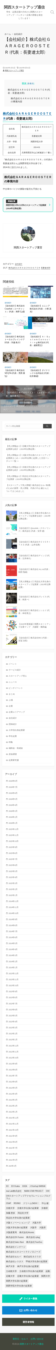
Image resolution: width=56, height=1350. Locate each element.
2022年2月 (13, 1105)
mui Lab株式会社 (14, 1191)
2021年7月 (13, 1148)
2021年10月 (13, 1130)
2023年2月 (13, 1033)
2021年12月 (13, 1117)
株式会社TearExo (34, 1242)
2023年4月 (13, 1021)
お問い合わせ (30, 1310)
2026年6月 (13, 793)
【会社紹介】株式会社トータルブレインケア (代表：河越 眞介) (15, 339)
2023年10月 (13, 985)
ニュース (13, 682)
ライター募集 (30, 1298)
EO (7, 1186)
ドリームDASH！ (31, 1203)
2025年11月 (13, 835)
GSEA (24, 1186)
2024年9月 (13, 919)
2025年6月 (13, 865)
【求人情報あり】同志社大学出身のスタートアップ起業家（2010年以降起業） (28, 477)
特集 (11, 742)
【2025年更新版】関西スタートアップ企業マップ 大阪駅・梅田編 (34, 625)
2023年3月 (13, 1027)
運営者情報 (28, 1321)
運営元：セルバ (20, 1338)
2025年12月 (13, 829)
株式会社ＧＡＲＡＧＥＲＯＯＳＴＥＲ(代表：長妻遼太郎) (29, 91)
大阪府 (42, 1227)
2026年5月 (13, 799)
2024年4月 (13, 949)
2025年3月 (13, 883)
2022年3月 (13, 1099)
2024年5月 (13, 943)
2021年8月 (13, 1142)
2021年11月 (13, 1123)
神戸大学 (10, 1266)
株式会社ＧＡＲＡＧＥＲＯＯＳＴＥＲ (24, 268)
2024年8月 (13, 925)
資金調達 (13, 754)
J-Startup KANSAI (37, 1186)
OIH (47, 1191)
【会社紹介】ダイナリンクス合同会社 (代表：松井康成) (40, 373)
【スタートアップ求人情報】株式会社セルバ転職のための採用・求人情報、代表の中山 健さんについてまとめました (28, 488)
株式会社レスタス (14, 1261)
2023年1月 (13, 1039)
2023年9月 (13, 991)
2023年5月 (13, 1015)
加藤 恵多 (10, 1213)
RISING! (17, 1203)
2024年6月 (13, 937)
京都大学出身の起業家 (28, 1208)
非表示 (31, 83)
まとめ (12, 694)
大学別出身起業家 (17, 730)
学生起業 (13, 736)
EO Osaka (15, 1186)
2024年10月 (13, 913)
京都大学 (10, 1208)
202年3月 (12, 1166)
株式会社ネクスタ (32, 1256)
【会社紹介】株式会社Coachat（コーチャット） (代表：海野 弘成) (15, 308)
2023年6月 (13, 1009)
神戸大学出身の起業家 (28, 1266)
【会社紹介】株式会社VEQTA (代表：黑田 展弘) (15, 373)
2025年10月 (13, 841)
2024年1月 (13, 967)
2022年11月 (13, 1051)
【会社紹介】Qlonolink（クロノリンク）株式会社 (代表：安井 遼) (34, 529)
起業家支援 (14, 760)
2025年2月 (13, 889)
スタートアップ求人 (18, 676)
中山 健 (45, 1203)
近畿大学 (10, 1276)
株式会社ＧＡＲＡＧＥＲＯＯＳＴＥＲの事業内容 (30, 100)
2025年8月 (13, 853)
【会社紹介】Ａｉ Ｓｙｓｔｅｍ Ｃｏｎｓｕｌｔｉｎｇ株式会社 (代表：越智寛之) (40, 340)
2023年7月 (13, 1003)
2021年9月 (13, 1136)
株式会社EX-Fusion (15, 1237)
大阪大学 (36, 1222)
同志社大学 (23, 1213)
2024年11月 (13, 907)
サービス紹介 (15, 670)
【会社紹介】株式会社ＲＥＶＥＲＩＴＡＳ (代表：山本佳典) (34, 543)
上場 (11, 700)
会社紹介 (18, 34)
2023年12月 (13, 973)
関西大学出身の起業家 (17, 1280)
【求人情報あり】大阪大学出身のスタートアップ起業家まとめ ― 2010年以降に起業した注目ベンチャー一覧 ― (28, 458)
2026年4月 (13, 805)
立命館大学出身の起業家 (31, 1271)
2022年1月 (13, 1111)
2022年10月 (13, 1057)
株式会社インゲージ (15, 1247)
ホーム (7, 34)
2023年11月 (13, 979)
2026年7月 (13, 787)
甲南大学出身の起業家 (36, 1261)
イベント (13, 664)
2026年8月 (13, 781)
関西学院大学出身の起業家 (19, 1285)
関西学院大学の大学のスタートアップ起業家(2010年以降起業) (26, 207)
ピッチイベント (16, 688)
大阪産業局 (11, 1232)
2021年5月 (13, 1160)
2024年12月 (13, 901)
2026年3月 (13, 811)
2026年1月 (13, 823)
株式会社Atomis (26, 1232)
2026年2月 (13, 817)
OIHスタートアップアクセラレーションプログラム (28, 1197)
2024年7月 (13, 931)
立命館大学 (11, 1271)
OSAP (8, 1203)
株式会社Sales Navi (15, 1242)
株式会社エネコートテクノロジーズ (23, 1251)
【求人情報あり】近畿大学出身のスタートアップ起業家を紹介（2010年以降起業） (28, 447)
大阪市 (33, 1227)
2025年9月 (13, 847)
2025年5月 (13, 871)
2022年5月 (13, 1088)
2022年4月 (13, 1094)
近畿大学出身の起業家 (28, 1276)
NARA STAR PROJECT (33, 1191)
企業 (11, 706)
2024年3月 (13, 955)
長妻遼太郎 (45, 268)
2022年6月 (13, 1081)
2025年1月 (13, 895)
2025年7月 (13, 859)
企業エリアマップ (17, 712)
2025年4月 (13, 877)
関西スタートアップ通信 (32, 1344)
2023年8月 (13, 997)
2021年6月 (13, 1154)
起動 (48, 1271)
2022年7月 (13, 1075)
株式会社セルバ (13, 1256)
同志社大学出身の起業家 (18, 1217)
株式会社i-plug (33, 1237)
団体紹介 (13, 724)
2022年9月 (13, 1063)
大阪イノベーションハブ (18, 1222)
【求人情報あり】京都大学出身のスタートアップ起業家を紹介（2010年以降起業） (28, 468)
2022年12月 (13, 1045)
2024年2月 (13, 961)
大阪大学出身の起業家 (17, 1227)
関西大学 (45, 1276)
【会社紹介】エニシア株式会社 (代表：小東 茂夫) (40, 308)
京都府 (44, 1208)
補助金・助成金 (16, 748)
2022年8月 (13, 1069)
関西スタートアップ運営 (14, 70)
